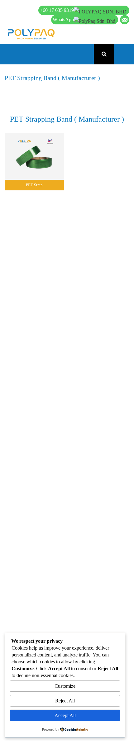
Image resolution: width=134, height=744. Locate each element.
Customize (65, 686)
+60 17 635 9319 (57, 10)
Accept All (65, 715)
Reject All (65, 700)
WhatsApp (63, 19)
